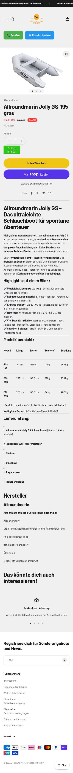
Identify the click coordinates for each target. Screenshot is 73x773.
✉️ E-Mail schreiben (40, 35)
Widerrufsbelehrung (14, 692)
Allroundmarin (11, 99)
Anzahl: (8, 133)
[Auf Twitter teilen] (38, 193)
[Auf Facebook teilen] (32, 193)
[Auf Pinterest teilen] (44, 193)
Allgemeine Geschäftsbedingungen (16, 711)
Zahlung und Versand (15, 719)
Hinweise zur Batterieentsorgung (14, 700)
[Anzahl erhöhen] (21, 140)
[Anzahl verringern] (8, 140)
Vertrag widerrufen (13, 725)
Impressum (10, 680)
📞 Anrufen (13, 35)
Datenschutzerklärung (15, 686)
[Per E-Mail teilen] (50, 193)
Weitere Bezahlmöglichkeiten (36, 183)
